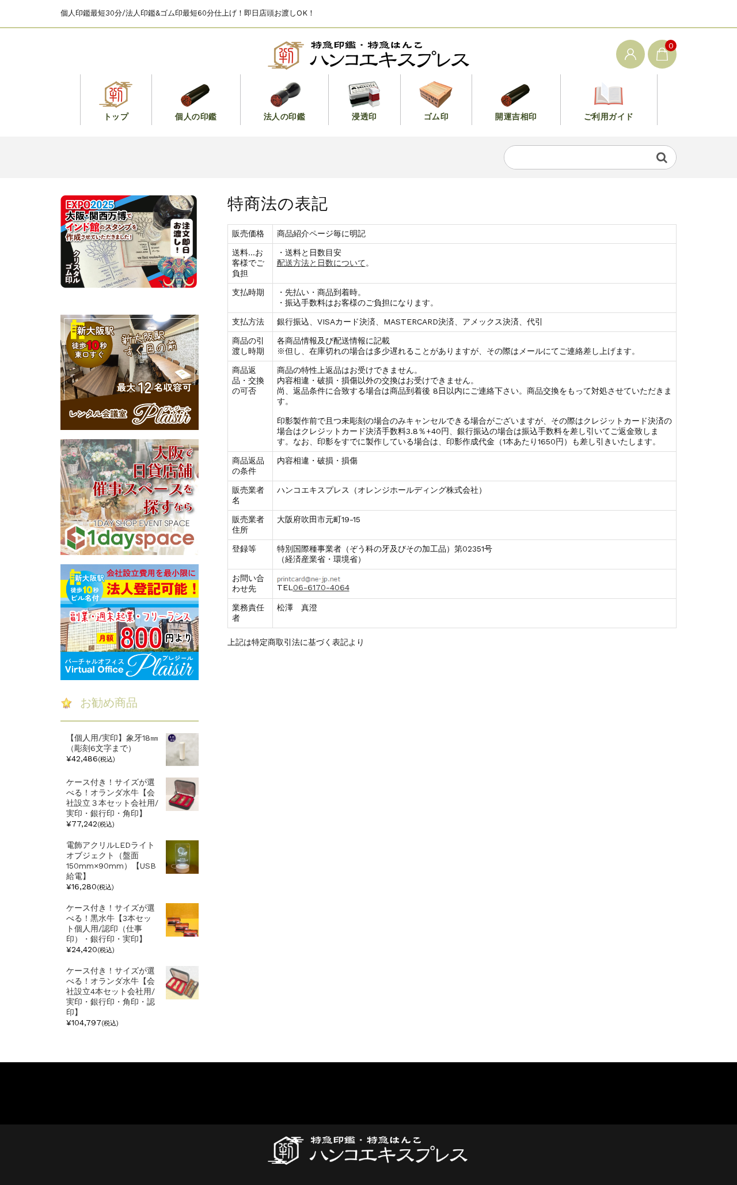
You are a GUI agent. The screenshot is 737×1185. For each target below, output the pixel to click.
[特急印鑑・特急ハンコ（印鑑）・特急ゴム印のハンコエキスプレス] (368, 53)
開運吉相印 (516, 116)
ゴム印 (436, 116)
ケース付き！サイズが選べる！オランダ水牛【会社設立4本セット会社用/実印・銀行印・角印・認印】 (110, 991)
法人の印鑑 (285, 116)
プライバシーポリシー (100, 1090)
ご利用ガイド (609, 116)
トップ (116, 116)
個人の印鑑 (196, 116)
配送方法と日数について (321, 262)
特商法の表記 (194, 1090)
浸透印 (364, 116)
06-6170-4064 (321, 587)
